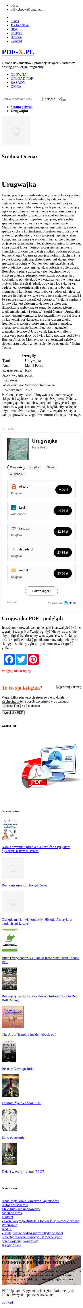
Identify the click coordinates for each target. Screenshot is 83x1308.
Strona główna (22, 107)
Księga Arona (11, 1245)
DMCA (16, 86)
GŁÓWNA (19, 74)
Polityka (16, 33)
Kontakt (16, 41)
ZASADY (18, 82)
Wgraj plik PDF (13, 712)
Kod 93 (7, 1229)
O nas (15, 21)
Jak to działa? (20, 25)
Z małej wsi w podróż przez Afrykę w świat (32, 1233)
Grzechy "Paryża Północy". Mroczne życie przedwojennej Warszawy (32, 1239)
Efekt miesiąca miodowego (21, 1209)
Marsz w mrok (12, 1213)
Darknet (7, 1217)
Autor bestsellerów (15, 1205)
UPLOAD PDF (22, 78)
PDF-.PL (18, 52)
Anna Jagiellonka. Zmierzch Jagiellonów (30, 1201)
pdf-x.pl (7, 1302)
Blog (14, 29)
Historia (16, 37)
